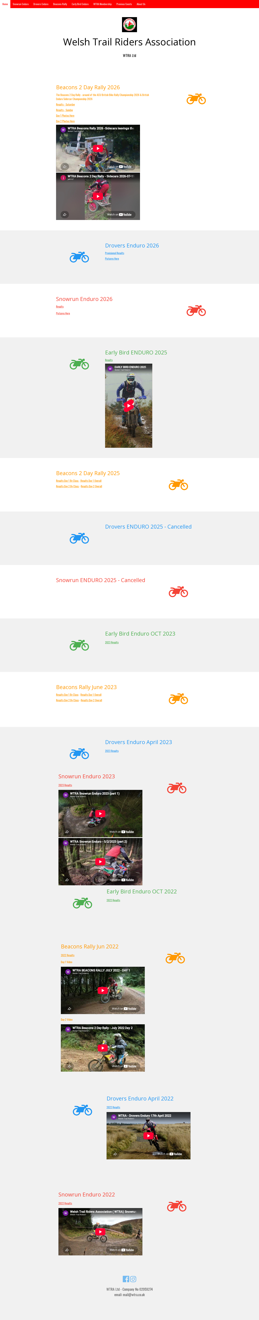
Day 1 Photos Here (65, 116)
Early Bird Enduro (80, 4)
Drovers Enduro (40, 4)
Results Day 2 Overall (91, 486)
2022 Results (113, 900)
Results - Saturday (65, 104)
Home (5, 4)
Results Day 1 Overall (90, 481)
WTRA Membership (102, 4)
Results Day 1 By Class (67, 481)
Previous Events (124, 4)
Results (60, 306)
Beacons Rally (60, 4)
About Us (141, 4)
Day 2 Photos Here (65, 121)
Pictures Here (112, 259)
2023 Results (112, 642)
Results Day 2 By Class (67, 486)
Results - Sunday (64, 110)
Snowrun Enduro (21, 4)
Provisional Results (114, 253)
